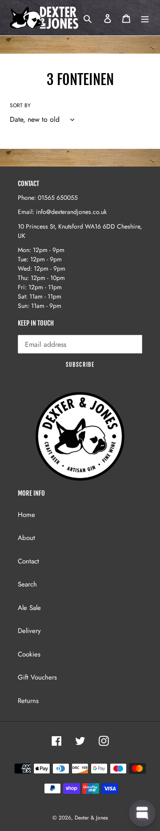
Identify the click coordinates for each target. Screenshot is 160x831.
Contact (28, 561)
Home (26, 515)
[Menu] (145, 17)
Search (27, 584)
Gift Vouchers (37, 677)
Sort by (20, 105)
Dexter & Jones (91, 818)
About (26, 538)
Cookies (29, 654)
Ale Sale (29, 608)
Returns (28, 701)
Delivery (29, 631)
